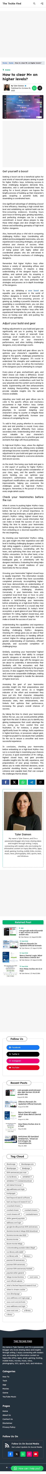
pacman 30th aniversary (16, 1264)
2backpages (11, 1168)
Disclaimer (7, 1423)
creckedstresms (32, 1214)
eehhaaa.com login (14, 1223)
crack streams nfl (13, 1214)
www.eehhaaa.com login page (18, 1298)
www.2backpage (13, 1294)
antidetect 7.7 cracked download (19, 1181)
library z (27, 1256)
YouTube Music (9, 1397)
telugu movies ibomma (15, 1277)
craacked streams (13, 1206)
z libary (9, 1315)
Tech (5, 1381)
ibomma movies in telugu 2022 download (22, 1231)
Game (11, 63)
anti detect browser (14, 1185)
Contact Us (8, 1419)
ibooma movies (12, 1239)
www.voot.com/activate (16, 1302)
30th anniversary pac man (16, 1172)
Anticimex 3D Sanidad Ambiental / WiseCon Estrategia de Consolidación (28, 1139)
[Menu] (42, 3)
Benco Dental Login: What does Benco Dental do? (31, 956)
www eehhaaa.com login (16, 1306)
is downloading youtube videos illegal (21, 1248)
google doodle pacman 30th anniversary (22, 1227)
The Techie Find (12, 3)
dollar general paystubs (16, 1218)
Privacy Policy (9, 1427)
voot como (34, 1277)
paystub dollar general (15, 1273)
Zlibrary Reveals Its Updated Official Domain (31, 945)
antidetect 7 (27, 1177)
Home (5, 63)
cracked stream (13, 1210)
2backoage (11, 1164)
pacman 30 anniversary (16, 1260)
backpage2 (11, 1193)
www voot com (12, 1310)
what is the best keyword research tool (21, 1285)
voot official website (14, 1281)
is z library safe (12, 1256)
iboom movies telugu (14, 1244)
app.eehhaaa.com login (16, 1189)
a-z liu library (12, 1177)
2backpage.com (27, 1164)
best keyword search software (18, 1198)
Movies (6, 1389)
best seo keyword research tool (19, 1202)
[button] (34, 3)
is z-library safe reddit (15, 1252)
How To (6, 1377)
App (4, 1385)
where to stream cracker (16, 1290)
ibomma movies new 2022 (16, 1235)
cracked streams (31, 1210)
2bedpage (26, 1168)
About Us (7, 1415)
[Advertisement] (23, 34)
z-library (27, 1310)
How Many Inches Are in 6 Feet (31, 970)
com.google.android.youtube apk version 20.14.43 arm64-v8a (31, 933)
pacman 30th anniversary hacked (19, 1269)
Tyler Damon (19, 86)
